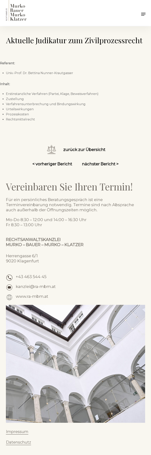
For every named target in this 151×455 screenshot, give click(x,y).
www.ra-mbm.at (32, 296)
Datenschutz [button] (18, 442)
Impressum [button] (17, 431)
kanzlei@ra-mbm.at (36, 286)
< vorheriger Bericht (52, 163)
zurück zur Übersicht (84, 149)
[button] (143, 14)
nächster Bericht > (100, 163)
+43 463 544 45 (31, 276)
